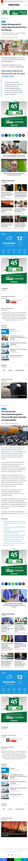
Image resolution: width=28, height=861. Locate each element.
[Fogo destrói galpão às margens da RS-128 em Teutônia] (7, 203)
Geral (7, 18)
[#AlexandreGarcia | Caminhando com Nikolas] (5, 345)
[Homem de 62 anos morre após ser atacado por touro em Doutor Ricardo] (7, 187)
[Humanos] (5, 331)
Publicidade (14, 100)
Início (3, 18)
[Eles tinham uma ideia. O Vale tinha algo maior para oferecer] (7, 218)
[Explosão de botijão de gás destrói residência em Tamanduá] (21, 203)
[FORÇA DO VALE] (14, 5)
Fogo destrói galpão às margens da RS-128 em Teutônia (6, 210)
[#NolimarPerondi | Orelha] (5, 357)
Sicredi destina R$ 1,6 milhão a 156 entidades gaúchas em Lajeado (20, 225)
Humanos (12, 329)
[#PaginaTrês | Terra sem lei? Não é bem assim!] (5, 351)
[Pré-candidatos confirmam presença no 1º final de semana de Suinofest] (5, 338)
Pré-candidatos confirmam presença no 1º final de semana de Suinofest (18, 337)
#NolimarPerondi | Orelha (16, 355)
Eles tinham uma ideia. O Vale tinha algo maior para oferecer (7, 225)
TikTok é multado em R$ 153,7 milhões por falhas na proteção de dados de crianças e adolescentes (13, 395)
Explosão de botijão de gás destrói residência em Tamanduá (20, 210)
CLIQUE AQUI (8, 76)
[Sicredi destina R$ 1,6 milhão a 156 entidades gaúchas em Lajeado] (21, 218)
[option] (14, 390)
